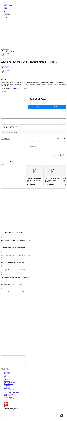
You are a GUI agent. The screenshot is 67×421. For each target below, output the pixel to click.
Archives (6, 376)
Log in (59, 126)
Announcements (5, 49)
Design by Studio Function (11, 398)
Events (5, 8)
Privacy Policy (7, 385)
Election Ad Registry (9, 382)
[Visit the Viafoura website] (62, 155)
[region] (33, 141)
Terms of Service (8, 384)
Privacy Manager (9, 397)
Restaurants (7, 13)
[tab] (5, 138)
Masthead (6, 379)
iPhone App (7, 381)
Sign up (63, 126)
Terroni (13, 88)
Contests (6, 10)
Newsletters (7, 378)
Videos (6, 7)
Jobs (5, 375)
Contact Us (7, 372)
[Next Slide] (65, 176)
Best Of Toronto (8, 5)
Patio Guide (7, 11)
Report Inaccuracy (5, 53)
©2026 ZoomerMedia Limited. (12, 392)
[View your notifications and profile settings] (64, 138)
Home (5, 4)
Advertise (6, 373)
